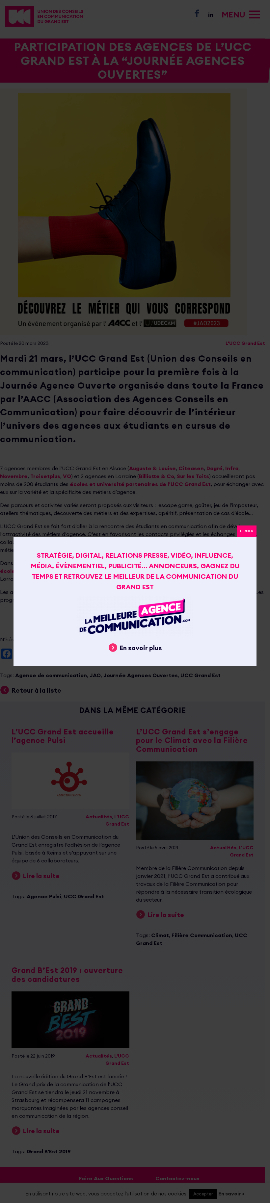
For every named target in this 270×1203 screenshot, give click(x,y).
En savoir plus (141, 648)
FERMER (246, 531)
